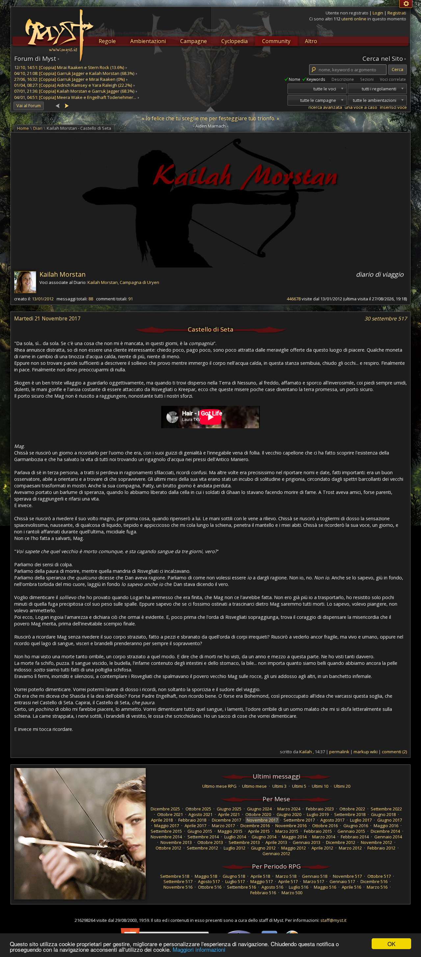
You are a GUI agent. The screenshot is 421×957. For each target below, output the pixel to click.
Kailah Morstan (62, 274)
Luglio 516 (298, 887)
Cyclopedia (234, 41)
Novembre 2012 (376, 842)
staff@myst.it (333, 920)
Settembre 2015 (166, 831)
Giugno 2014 (264, 837)
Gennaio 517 (342, 881)
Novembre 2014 (166, 837)
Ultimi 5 (299, 786)
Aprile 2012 (322, 848)
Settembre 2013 (244, 842)
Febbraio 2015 (318, 831)
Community (276, 41)
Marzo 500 (292, 893)
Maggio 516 (325, 887)
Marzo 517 (313, 881)
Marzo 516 (377, 887)
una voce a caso (361, 107)
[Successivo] (66, 105)
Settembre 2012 (202, 848)
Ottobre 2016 (325, 826)
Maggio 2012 (293, 848)
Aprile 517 (288, 881)
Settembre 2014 (203, 837)
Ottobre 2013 (210, 842)
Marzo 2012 (350, 848)
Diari (37, 128)
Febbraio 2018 (192, 820)
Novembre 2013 (176, 842)
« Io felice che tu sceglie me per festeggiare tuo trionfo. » (210, 118)
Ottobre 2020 (258, 814)
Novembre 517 (347, 876)
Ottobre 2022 (352, 809)
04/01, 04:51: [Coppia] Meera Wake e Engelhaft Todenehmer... (75, 97)
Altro (311, 41)
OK (391, 944)
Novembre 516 (177, 887)
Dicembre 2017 (226, 820)
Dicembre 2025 (165, 809)
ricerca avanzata (325, 107)
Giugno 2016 (355, 826)
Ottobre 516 (209, 887)
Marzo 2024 (288, 809)
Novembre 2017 (262, 820)
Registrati (396, 13)
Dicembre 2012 (340, 842)
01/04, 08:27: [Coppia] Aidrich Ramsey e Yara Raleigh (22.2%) (73, 85)
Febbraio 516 (263, 893)
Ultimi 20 (342, 786)
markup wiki (366, 752)
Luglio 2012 (234, 848)
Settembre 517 (177, 881)
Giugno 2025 (229, 809)
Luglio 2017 (361, 820)
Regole (107, 41)
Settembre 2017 (299, 820)
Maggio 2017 (166, 826)
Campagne (193, 41)
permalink (339, 752)
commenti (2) (394, 752)
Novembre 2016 (291, 826)
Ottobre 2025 (198, 809)
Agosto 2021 (200, 814)
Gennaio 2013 (306, 842)
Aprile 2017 (195, 826)
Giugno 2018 (383, 814)
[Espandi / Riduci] (210, 108)
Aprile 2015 (259, 831)
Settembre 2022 (386, 809)
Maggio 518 (206, 876)
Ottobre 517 (379, 876)
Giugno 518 (234, 876)
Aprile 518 (260, 876)
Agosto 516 (272, 887)
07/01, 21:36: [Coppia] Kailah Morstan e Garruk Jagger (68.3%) (74, 91)
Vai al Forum (28, 105)
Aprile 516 (351, 887)
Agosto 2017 (332, 820)
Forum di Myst (35, 58)
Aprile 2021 (229, 814)
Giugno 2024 (259, 809)
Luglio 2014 (235, 837)
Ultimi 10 (320, 786)
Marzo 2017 (223, 826)
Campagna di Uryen (139, 282)
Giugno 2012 (263, 848)
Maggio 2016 (386, 826)
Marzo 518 (286, 876)
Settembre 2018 (349, 814)
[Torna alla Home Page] (58, 31)
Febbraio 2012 (381, 848)
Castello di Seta (211, 329)
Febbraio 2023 (320, 809)
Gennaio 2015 (351, 831)
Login (378, 13)
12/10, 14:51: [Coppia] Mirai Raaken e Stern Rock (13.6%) (69, 67)
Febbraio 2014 (355, 837)
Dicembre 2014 (385, 831)
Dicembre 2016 (255, 826)
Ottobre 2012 (168, 848)
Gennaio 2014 (388, 837)
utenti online (353, 19)
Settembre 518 (174, 876)
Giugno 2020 (289, 814)
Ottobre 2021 (170, 814)
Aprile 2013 (276, 842)
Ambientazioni (148, 41)
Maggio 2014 (294, 837)
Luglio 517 (235, 881)
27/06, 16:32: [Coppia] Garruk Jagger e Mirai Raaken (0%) (69, 79)
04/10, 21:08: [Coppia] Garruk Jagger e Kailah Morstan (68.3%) (74, 73)
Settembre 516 (241, 887)
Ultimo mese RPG (219, 786)
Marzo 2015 (286, 831)
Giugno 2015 (199, 831)
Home (23, 128)
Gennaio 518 (314, 876)
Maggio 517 (261, 881)
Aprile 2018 (162, 820)
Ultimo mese (254, 786)
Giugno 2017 (389, 820)
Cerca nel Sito (382, 58)
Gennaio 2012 (276, 853)
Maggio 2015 (230, 831)
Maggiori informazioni (199, 949)
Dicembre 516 (373, 881)
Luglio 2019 (318, 814)
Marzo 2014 (323, 837)
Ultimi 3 (279, 786)
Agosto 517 (209, 881)
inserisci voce (393, 107)
